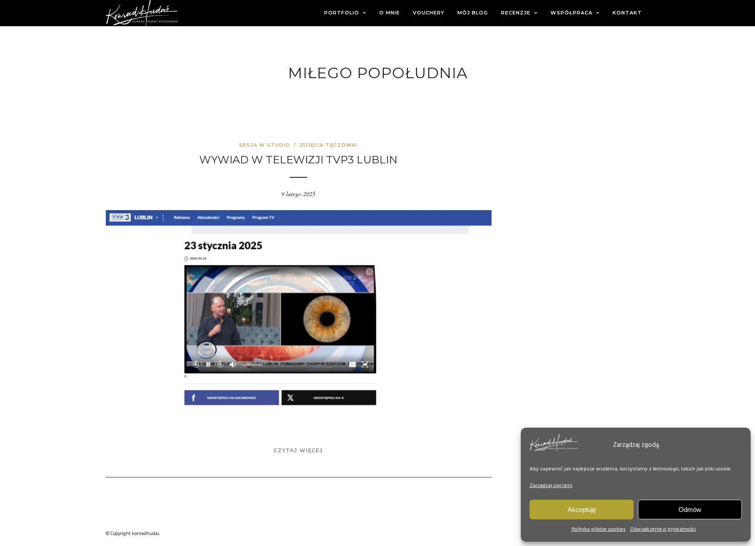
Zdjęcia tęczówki (328, 145)
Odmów (690, 509)
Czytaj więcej (298, 450)
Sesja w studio (264, 145)
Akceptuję (582, 509)
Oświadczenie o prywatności (663, 529)
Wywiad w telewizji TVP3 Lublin (298, 159)
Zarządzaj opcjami (551, 485)
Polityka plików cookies (598, 529)
